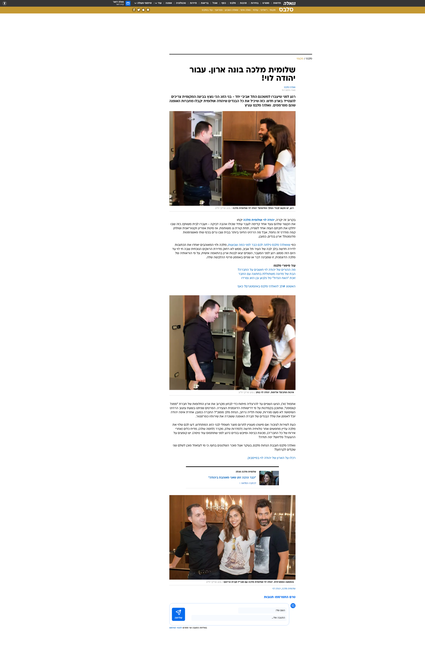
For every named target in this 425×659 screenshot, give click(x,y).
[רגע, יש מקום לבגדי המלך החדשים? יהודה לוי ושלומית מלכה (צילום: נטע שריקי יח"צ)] (232, 161)
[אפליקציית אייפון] (143, 10)
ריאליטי (263, 10)
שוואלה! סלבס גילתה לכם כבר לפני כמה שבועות (259, 245)
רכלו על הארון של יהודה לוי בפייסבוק (272, 458)
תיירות (193, 3)
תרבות (243, 3)
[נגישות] (4, 3)
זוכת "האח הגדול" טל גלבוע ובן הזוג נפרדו (268, 278)
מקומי (273, 10)
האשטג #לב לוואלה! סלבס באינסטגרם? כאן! (267, 286)
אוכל (214, 3)
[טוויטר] (139, 10)
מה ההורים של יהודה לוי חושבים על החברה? (267, 270)
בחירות (254, 3)
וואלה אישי (245, 10)
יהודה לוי (276, 589)
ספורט (265, 3)
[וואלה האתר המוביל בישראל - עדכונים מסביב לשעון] (290, 3)
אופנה (169, 3)
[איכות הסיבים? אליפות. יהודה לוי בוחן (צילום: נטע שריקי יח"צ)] (232, 345)
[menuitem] (275, 3)
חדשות (277, 3)
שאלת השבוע (231, 10)
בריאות (205, 3)
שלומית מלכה (289, 589)
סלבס (233, 3)
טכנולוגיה (181, 3)
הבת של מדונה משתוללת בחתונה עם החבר (267, 274)
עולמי (255, 10)
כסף (223, 3)
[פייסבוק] (134, 10)
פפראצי (219, 10)
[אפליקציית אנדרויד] (148, 10)
